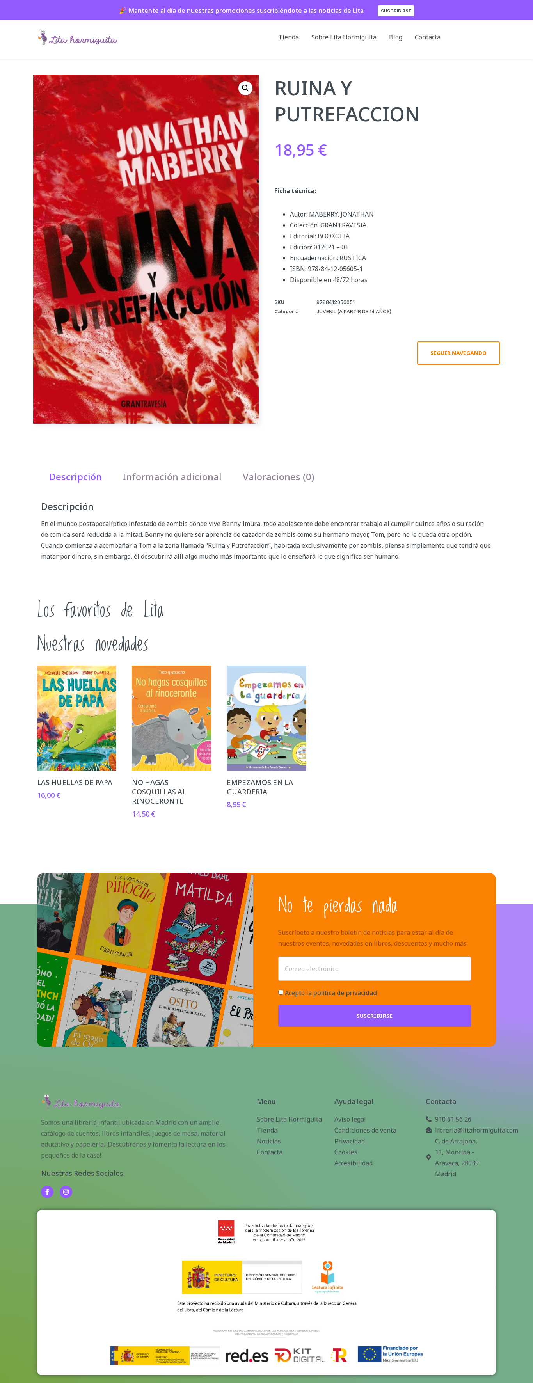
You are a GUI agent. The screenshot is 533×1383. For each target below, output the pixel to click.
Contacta (428, 37)
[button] (245, 88)
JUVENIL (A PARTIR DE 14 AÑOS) (353, 311)
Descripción (75, 476)
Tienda (288, 37)
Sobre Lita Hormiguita (344, 37)
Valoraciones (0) (278, 476)
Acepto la (331, 993)
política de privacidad (345, 993)
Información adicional (172, 476)
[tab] (75, 476)
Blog (395, 37)
